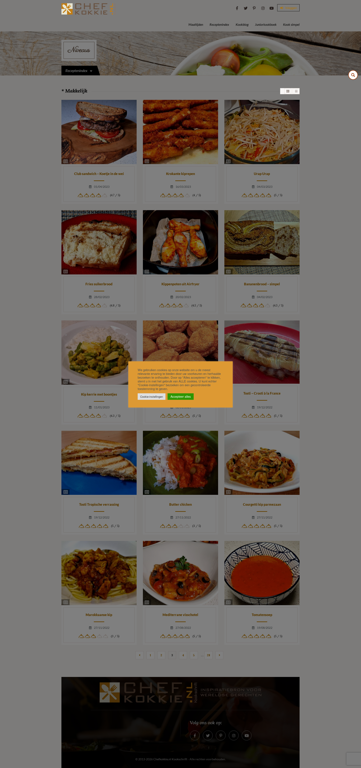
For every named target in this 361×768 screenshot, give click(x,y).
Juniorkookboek (266, 24)
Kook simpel (291, 24)
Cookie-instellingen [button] (151, 397)
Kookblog (242, 24)
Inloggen (291, 8)
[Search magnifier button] (353, 75)
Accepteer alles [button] (180, 396)
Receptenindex (219, 24)
